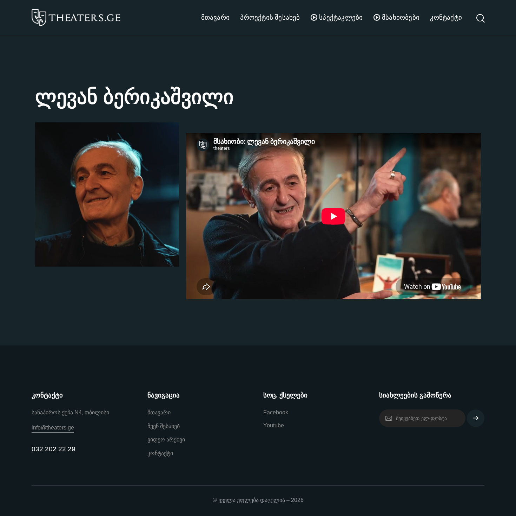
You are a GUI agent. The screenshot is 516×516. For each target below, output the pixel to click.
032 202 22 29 (53, 449)
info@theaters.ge (53, 428)
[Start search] (480, 18)
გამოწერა (475, 421)
